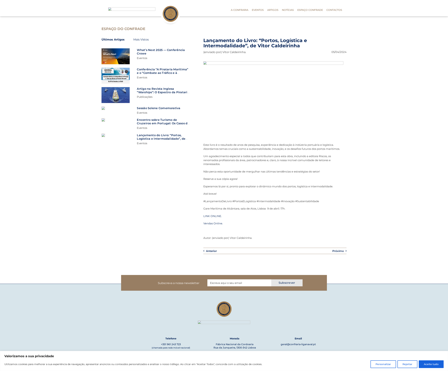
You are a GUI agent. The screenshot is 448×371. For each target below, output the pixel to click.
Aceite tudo (431, 364)
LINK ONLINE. (212, 216)
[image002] (103, 135)
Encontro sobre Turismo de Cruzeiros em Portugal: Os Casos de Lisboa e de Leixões (163, 123)
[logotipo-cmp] (131, 8)
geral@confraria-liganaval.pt (298, 344)
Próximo (338, 251)
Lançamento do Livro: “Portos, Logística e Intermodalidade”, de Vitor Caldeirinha (161, 139)
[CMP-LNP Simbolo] (170, 5)
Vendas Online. (213, 223)
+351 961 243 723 (171, 344)
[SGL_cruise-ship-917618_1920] (103, 119)
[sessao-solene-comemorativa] (103, 107)
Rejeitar (407, 364)
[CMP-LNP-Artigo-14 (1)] (116, 69)
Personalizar (383, 364)
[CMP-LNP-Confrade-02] (116, 49)
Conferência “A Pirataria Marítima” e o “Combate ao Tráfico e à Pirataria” (162, 73)
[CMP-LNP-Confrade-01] (116, 88)
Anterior (211, 251)
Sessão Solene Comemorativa (158, 108)
